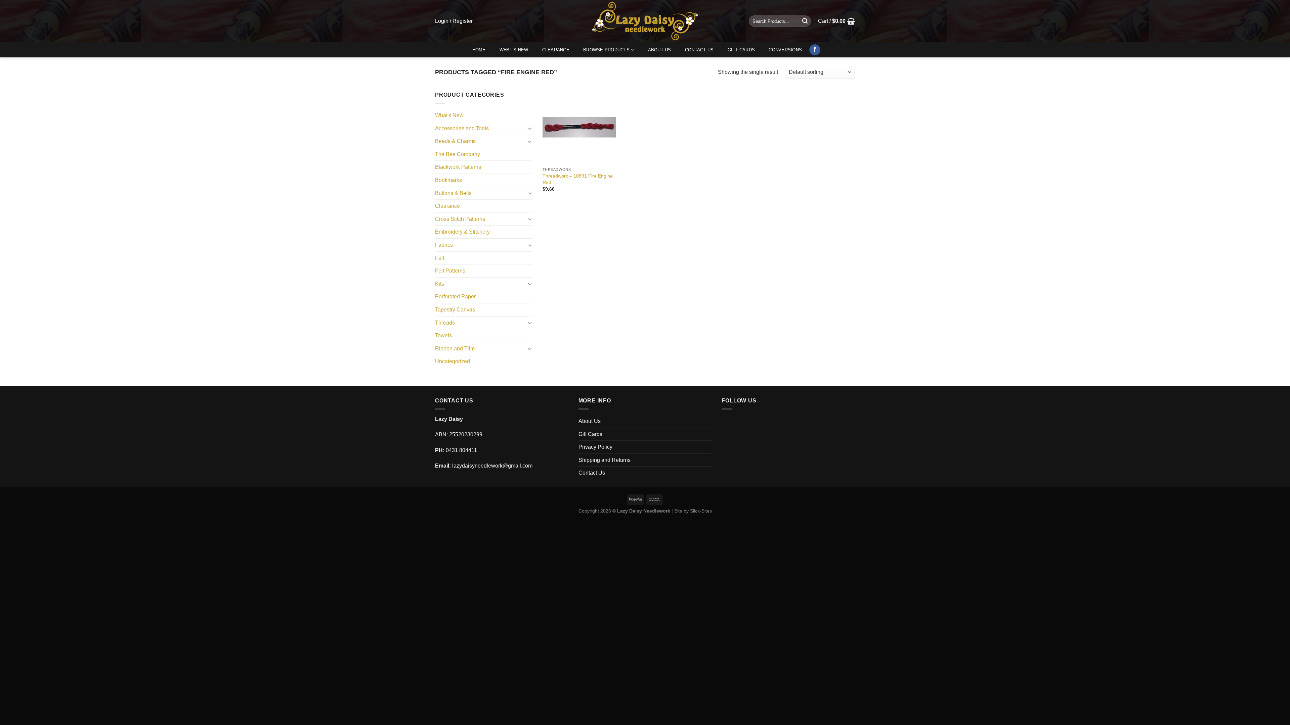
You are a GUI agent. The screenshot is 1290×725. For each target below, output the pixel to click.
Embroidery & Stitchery (462, 232)
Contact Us (699, 49)
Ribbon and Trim (455, 348)
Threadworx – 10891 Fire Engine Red (578, 179)
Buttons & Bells (453, 193)
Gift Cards (741, 49)
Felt (439, 258)
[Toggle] (529, 128)
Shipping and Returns (604, 460)
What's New (449, 115)
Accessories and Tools (462, 128)
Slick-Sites (701, 511)
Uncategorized (452, 361)
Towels (443, 335)
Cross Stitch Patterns (460, 219)
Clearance (555, 49)
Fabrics (444, 245)
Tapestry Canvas (455, 309)
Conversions (785, 49)
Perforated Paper (455, 296)
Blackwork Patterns (458, 167)
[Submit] (805, 21)
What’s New (514, 49)
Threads (445, 323)
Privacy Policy (595, 447)
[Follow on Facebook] (814, 50)
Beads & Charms (455, 141)
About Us (659, 49)
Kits (439, 284)
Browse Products (606, 49)
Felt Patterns (450, 271)
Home (479, 49)
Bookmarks (448, 180)
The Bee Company (457, 154)
